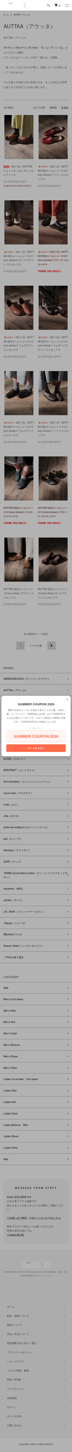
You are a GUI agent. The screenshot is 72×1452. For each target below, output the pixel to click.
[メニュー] (67, 5)
